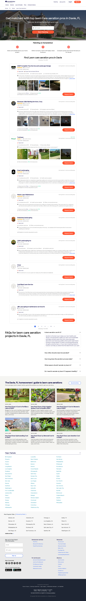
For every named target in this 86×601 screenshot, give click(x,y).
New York (33, 485)
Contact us (60, 570)
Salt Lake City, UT (48, 527)
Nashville (58, 471)
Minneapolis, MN (30, 524)
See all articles (75, 383)
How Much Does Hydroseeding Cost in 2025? (16, 436)
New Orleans (34, 459)
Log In (70, 2)
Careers (60, 564)
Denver (7, 483)
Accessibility (49, 590)
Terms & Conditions (51, 593)
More (25, 5)
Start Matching (43, 32)
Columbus (33, 505)
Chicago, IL (47, 518)
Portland (58, 457)
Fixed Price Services (37, 546)
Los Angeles (8, 469)
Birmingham (8, 457)
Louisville (33, 457)
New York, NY (65, 524)
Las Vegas (33, 481)
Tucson (7, 461)
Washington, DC (66, 530)
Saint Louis (34, 478)
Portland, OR (29, 527)
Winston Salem (35, 497)
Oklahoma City (35, 507)
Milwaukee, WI (12, 524)
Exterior (12, 5)
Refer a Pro (60, 548)
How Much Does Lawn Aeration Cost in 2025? (68, 436)
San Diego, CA (12, 530)
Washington (8, 488)
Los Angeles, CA (48, 521)
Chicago (7, 505)
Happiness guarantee (63, 572)
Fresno (7, 464)
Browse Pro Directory (38, 543)
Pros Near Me (61, 550)
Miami (6, 495)
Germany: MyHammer (34, 586)
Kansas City (34, 476)
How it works (61, 560)
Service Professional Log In (39, 560)
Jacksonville (8, 493)
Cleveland (33, 502)
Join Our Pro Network (38, 562)
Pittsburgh (59, 464)
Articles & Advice (32, 5)
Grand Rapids (34, 469)
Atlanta (7, 502)
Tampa (7, 500)
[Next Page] (54, 326)
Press (59, 566)
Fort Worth (59, 481)
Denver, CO (11, 521)
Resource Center (62, 546)
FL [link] (10, 8)
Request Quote (69, 94)
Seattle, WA (47, 530)
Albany (32, 483)
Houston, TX (29, 521)
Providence (59, 466)
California (39, 590)
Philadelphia (59, 461)
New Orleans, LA (48, 524)
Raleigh (33, 495)
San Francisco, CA (31, 530)
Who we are (61, 562)
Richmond (59, 493)
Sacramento (8, 473)
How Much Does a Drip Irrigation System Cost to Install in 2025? (41, 407)
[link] (43, 67)
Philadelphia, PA (12, 527)
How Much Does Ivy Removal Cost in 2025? (42, 436)
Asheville (33, 488)
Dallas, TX (64, 518)
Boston (33, 464)
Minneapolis (34, 471)
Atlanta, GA (11, 518)
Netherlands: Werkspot (52, 586)
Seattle (58, 497)
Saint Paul (33, 473)
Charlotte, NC (30, 518)
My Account (61, 541)
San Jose (7, 481)
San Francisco (9, 478)
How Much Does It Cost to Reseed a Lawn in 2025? (68, 407)
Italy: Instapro (43, 586)
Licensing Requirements (63, 554)
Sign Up (78, 2)
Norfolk (58, 490)
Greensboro (34, 493)
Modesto (7, 471)
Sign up (14, 555)
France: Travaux (26, 586)
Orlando (7, 497)
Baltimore (33, 461)
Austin (58, 473)
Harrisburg (59, 459)
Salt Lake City (60, 488)
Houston (58, 483)
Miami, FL (64, 521)
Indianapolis (8, 507)
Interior (7, 5)
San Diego (8, 476)
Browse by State (20, 514)
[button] (22, 85)
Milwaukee (59, 502)
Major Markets (10, 453)
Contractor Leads (37, 566)
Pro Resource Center (38, 564)
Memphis (58, 469)
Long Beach (8, 466)
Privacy (35, 590)
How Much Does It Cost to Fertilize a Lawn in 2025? (16, 407)
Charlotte (33, 490)
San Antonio (59, 485)
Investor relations (62, 568)
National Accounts (37, 568)
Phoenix (7, 459)
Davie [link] (13, 8)
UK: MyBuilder (60, 586)
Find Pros (35, 541)
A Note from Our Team (63, 552)
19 (50, 326)
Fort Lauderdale (9, 490)
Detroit (33, 466)
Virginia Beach (60, 495)
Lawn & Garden (19, 5)
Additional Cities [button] (9, 533)
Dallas (58, 476)
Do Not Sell (44, 590)
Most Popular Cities (9, 514)
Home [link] (6, 8)
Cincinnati (33, 500)
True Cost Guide (62, 543)
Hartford (7, 485)
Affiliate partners (62, 575)
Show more (72, 78)
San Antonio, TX (66, 527)
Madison (58, 500)
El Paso (58, 478)
